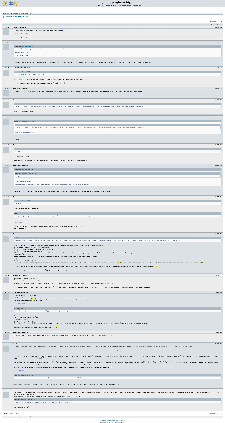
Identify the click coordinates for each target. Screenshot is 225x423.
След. (221, 21)
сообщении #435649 (26, 46)
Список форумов (7, 416)
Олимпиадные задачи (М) (25, 416)
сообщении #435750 (25, 399)
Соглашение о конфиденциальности (108, 420)
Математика (15, 416)
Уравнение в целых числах (15, 16)
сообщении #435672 (26, 121)
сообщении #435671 (25, 104)
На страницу (213, 21)
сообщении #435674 (25, 149)
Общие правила (121, 420)
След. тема (219, 24)
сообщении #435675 (26, 169)
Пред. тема (213, 24)
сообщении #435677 (25, 201)
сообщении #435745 (25, 375)
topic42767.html (18, 297)
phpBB (106, 422)
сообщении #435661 (25, 71)
